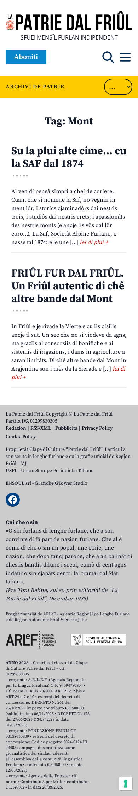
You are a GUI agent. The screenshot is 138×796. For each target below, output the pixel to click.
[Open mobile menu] (125, 57)
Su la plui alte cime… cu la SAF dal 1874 (68, 157)
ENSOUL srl (18, 483)
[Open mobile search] (108, 57)
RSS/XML (40, 428)
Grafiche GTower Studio (61, 483)
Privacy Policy (97, 428)
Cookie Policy (21, 437)
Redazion (16, 428)
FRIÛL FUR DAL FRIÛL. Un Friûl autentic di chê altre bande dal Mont (68, 286)
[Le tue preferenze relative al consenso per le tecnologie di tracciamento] (125, 783)
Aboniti (26, 57)
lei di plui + (94, 242)
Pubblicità (66, 428)
